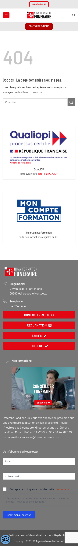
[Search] (73, 15)
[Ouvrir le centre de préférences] (5, 539)
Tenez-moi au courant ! (19, 514)
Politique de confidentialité (30, 501)
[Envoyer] (71, 102)
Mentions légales (53, 535)
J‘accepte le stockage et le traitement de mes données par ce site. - (37, 500)
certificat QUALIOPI (47, 173)
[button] (6, 15)
